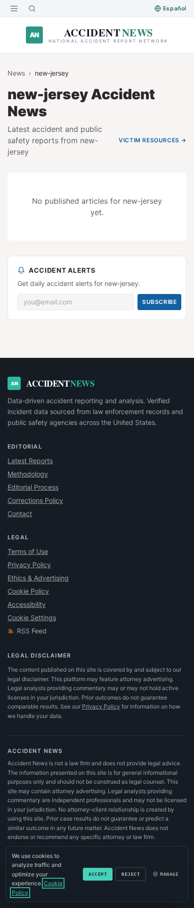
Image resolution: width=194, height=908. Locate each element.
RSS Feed (32, 631)
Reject (130, 874)
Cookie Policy (28, 591)
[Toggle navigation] (14, 8)
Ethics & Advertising (38, 578)
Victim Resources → (152, 140)
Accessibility (27, 604)
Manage (169, 874)
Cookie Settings (32, 618)
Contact (20, 514)
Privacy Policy (29, 565)
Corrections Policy (35, 500)
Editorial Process (33, 487)
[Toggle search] (32, 8)
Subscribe (159, 301)
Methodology (28, 474)
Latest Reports (30, 461)
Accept (98, 874)
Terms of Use (28, 551)
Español (174, 8)
